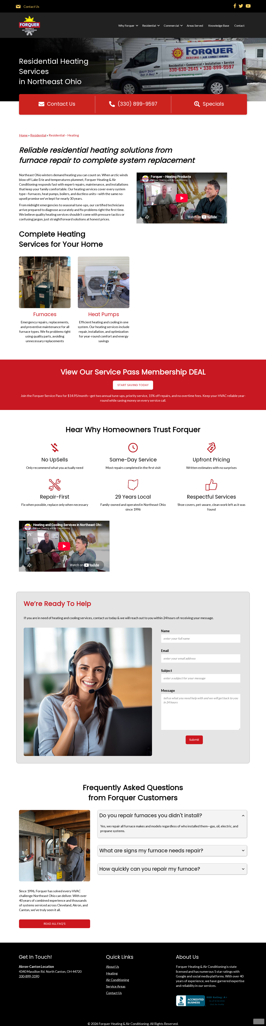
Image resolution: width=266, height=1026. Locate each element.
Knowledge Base (218, 25)
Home (23, 135)
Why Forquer (126, 25)
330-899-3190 (29, 976)
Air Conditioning (117, 980)
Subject (166, 671)
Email (165, 651)
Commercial (171, 25)
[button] (137, 26)
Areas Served (195, 25)
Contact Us (114, 993)
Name (165, 631)
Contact (239, 25)
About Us (112, 967)
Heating (112, 973)
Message (168, 691)
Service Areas (115, 986)
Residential (149, 25)
